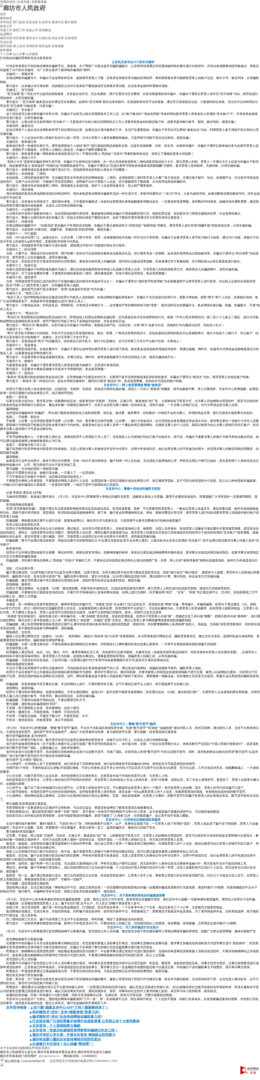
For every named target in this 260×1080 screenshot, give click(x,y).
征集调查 (58, 46)
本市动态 (6, 22)
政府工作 (19, 30)
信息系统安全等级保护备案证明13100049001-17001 (83, 1061)
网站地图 (19, 1048)
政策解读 (45, 30)
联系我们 (44, 1048)
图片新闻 (71, 22)
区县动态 (32, 22)
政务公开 (6, 26)
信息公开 (32, 30)
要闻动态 (6, 18)
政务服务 (6, 50)
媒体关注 (58, 22)
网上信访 (19, 46)
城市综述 (6, 38)
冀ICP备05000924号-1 (49, 1056)
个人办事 (6, 54)
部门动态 (19, 22)
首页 (3, 14)
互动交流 (6, 42)
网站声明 (32, 1048)
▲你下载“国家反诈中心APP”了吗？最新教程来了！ (69, 1007)
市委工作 (6, 30)
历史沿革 (58, 38)
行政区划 (45, 38)
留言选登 (45, 46)
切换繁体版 (39, 1)
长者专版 (23, 1)
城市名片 (32, 38)
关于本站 (6, 1048)
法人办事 (19, 54)
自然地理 (71, 38)
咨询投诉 (32, 46)
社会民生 (45, 22)
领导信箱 (6, 46)
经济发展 (19, 38)
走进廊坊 (6, 34)
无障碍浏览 (7, 1)
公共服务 (32, 54)
